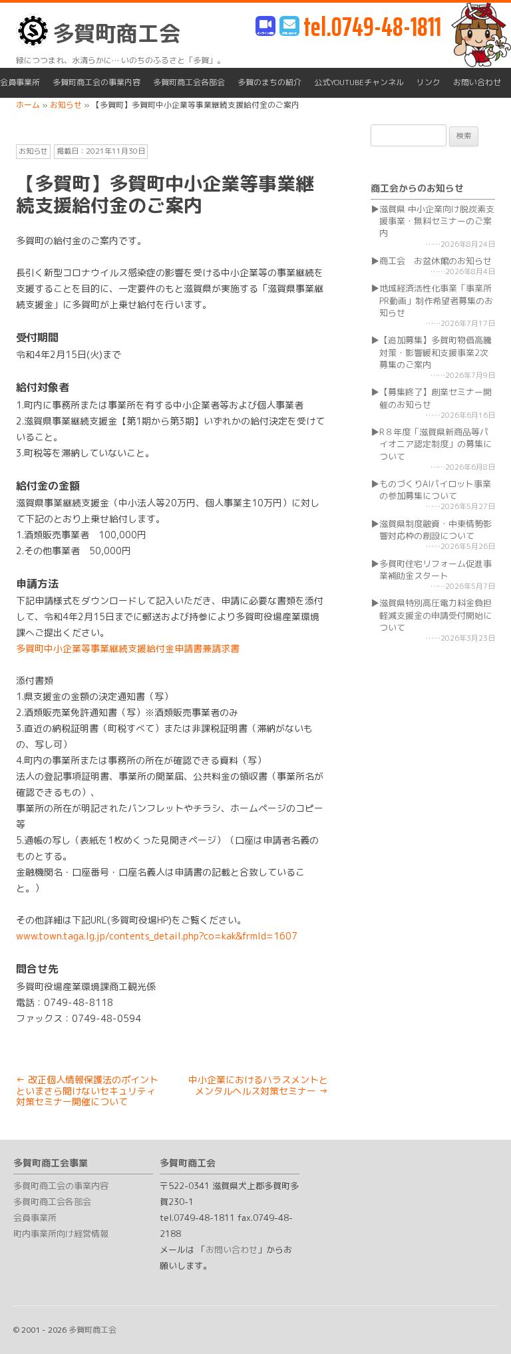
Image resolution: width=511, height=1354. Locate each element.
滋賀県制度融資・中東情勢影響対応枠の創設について (435, 530)
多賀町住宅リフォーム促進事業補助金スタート (435, 570)
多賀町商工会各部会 (189, 82)
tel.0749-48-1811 (372, 27)
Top (479, 1322)
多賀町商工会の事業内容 (96, 82)
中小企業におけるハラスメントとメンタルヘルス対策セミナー (258, 1085)
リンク (428, 82)
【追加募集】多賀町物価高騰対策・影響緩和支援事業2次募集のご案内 (435, 352)
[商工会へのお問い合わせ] (289, 27)
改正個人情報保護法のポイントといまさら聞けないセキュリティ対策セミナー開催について (87, 1090)
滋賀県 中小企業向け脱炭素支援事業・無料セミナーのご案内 (436, 221)
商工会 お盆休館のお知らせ (435, 261)
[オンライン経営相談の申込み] (265, 27)
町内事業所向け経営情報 (60, 1234)
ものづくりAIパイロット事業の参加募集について (435, 490)
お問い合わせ (477, 82)
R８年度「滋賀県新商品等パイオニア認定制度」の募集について (435, 444)
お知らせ (33, 151)
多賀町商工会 (116, 33)
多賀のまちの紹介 (269, 82)
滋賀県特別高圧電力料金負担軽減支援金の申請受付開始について (435, 615)
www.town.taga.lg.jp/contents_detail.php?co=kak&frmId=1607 (156, 936)
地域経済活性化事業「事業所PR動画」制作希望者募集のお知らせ (436, 300)
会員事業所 (20, 82)
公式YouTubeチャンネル (359, 82)
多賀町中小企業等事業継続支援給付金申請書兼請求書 (128, 648)
